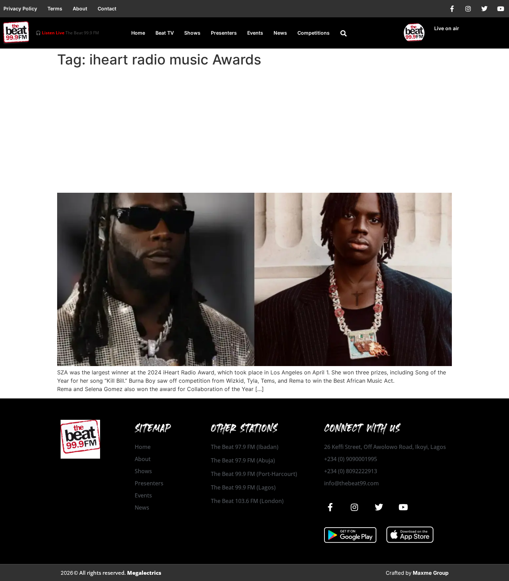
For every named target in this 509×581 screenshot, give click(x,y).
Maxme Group (430, 573)
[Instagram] (468, 9)
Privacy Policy (20, 8)
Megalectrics (144, 572)
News (280, 33)
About (80, 8)
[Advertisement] (254, 122)
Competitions (313, 33)
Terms (54, 8)
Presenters (224, 33)
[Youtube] (501, 9)
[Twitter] (484, 9)
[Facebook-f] (452, 9)
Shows (192, 33)
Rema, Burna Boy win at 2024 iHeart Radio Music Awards (206, 180)
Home (138, 33)
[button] (343, 33)
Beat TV (164, 33)
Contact (107, 8)
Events (255, 33)
